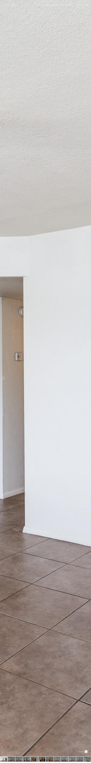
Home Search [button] (39, 4)
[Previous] (3, 378)
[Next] (87, 378)
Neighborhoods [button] (49, 4)
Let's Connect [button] (70, 4)
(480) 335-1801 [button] (80, 4)
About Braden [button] (60, 4)
